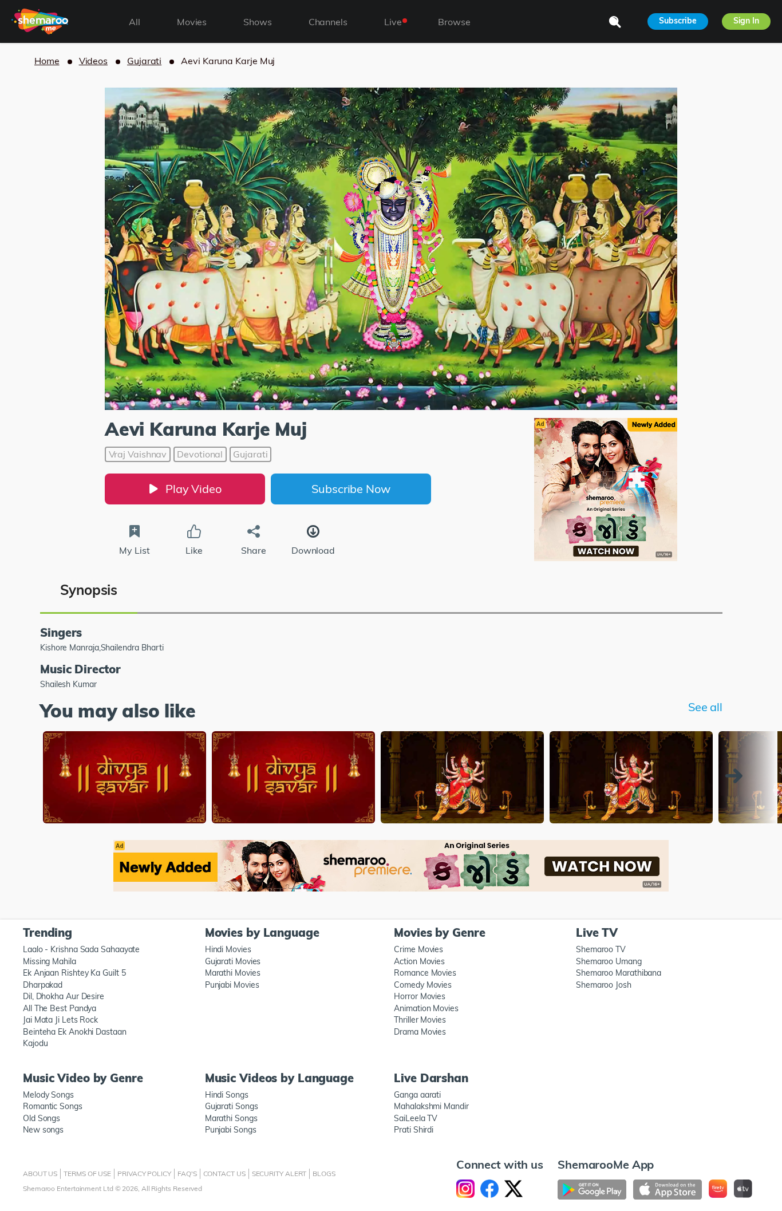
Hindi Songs (226, 1095)
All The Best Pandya (59, 1008)
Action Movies (419, 961)
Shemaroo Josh (603, 985)
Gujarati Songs (231, 1106)
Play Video (193, 489)
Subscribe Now (350, 489)
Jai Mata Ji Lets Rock (60, 1020)
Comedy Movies (423, 985)
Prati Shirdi (413, 1130)
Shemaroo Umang (609, 961)
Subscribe (677, 20)
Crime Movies (418, 949)
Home (47, 60)
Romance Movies (425, 973)
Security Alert (279, 1173)
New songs (43, 1130)
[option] (124, 778)
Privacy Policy (144, 1173)
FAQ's (187, 1173)
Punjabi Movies (232, 985)
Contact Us (224, 1173)
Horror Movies (419, 996)
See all (705, 707)
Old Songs (41, 1118)
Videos (93, 60)
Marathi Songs (231, 1118)
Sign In (746, 20)
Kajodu (35, 1043)
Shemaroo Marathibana (618, 973)
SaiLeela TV (415, 1118)
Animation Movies (426, 1008)
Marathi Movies (232, 973)
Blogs (324, 1173)
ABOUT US (40, 1173)
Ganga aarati (417, 1095)
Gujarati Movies (233, 961)
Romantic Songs (52, 1106)
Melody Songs (48, 1095)
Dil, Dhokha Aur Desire (63, 996)
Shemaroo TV (601, 949)
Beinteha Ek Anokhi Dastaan (75, 1032)
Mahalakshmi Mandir (431, 1106)
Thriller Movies (420, 1020)
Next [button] (736, 776)
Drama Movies (420, 1032)
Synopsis (88, 589)
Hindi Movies (228, 949)
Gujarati (144, 60)
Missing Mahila (49, 961)
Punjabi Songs (230, 1130)
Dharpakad (42, 985)
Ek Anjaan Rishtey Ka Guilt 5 (74, 973)
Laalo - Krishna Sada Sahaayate (81, 949)
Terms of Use (87, 1173)
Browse (454, 21)
